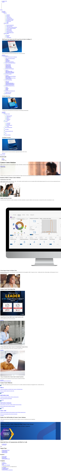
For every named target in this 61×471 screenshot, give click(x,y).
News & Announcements (8, 127)
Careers (8, 126)
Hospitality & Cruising (10, 20)
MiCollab (7, 59)
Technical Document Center (9, 131)
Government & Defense (10, 19)
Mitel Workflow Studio (9, 71)
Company (6, 121)
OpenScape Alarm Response (10, 84)
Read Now (3, 153)
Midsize (8, 36)
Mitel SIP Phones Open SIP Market (11, 76)
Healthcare (8, 14)
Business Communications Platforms (10, 62)
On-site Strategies (9, 30)
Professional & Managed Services (10, 85)
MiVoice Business (8, 64)
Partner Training (4, 456)
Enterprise (8, 35)
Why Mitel (3, 11)
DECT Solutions (8, 77)
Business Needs (6, 23)
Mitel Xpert (7, 81)
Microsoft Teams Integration (10, 61)
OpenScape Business (9, 67)
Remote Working (9, 29)
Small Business (9, 37)
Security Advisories (5, 451)
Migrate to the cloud (9, 31)
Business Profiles (6, 33)
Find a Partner (4, 444)
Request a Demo (2, 154)
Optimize (7, 89)
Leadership (8, 124)
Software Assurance (8, 93)
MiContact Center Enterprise (10, 72)
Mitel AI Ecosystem (9, 26)
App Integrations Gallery (10, 32)
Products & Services (5, 55)
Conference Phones (8, 78)
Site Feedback (4, 467)
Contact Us (3, 462)
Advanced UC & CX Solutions (9, 68)
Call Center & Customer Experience (12, 27)
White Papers (9, 116)
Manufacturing (9, 21)
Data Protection (4, 463)
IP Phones (7, 75)
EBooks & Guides (9, 115)
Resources (3, 112)
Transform (7, 88)
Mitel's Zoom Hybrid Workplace (10, 58)
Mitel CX (7, 70)
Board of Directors (9, 125)
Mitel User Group (4, 452)
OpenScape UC (8, 60)
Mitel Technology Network (6, 458)
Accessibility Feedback (5, 468)
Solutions (3, 12)
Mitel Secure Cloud (8, 92)
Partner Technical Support (5, 450)
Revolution (7, 82)
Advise (7, 87)
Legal (3, 464)
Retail (7, 22)
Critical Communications (8, 79)
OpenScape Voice (8, 65)
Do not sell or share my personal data (7, 469)
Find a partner (4, 457)
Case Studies (7, 129)
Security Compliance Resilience (11, 28)
